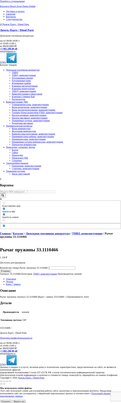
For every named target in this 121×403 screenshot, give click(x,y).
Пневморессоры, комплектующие (29, 139)
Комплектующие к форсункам (27, 94)
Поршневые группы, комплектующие (31, 120)
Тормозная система (15, 171)
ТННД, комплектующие (24, 91)
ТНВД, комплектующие (24, 75)
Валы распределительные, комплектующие (33, 110)
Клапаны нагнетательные (25, 86)
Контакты (11, 16)
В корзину (5, 271)
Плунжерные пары (21, 80)
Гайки (15, 152)
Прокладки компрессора (24, 144)
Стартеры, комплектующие (25, 168)
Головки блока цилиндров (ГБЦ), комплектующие (37, 112)
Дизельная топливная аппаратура (23, 70)
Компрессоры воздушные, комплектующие (33, 134)
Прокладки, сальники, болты (20, 147)
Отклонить (6, 401)
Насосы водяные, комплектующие (29, 115)
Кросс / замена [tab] (13, 284)
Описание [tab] (11, 279)
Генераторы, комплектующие (26, 166)
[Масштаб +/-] (1, 381)
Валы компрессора (21, 128)
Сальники (17, 160)
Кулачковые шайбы (21, 83)
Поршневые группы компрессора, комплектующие (37, 142)
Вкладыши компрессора (24, 131)
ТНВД (15, 72)
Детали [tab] (9, 281)
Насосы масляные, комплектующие (30, 118)
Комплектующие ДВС (17, 102)
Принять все (19, 401)
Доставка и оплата (15, 11)
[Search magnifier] (3, 195)
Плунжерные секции (22, 78)
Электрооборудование (17, 163)
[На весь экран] (4, 381)
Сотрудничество (14, 19)
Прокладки (17, 155)
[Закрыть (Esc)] (10, 381)
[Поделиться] (7, 381)
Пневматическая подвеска (19, 126)
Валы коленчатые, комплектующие (29, 107)
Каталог (18, 233)
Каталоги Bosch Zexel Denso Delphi (17, 6)
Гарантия (10, 14)
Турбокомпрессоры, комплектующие (30, 104)
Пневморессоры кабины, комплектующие (33, 136)
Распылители (18, 99)
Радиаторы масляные (22, 123)
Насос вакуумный (21, 174)
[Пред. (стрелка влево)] (1, 383)
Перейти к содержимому (12, 1)
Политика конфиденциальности (16, 338)
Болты (15, 150)
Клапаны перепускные (23, 88)
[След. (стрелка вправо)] (4, 383)
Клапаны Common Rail (23, 96)
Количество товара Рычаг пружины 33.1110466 (24, 268)
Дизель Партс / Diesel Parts (17, 30)
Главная (5, 233)
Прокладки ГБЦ (20, 158)
